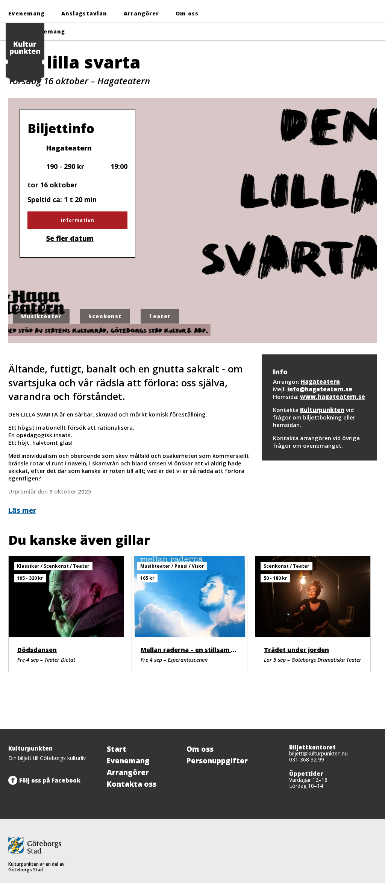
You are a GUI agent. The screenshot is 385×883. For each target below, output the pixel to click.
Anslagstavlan (84, 13)
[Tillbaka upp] (368, 728)
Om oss (187, 13)
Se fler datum (70, 238)
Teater (160, 316)
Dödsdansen (37, 650)
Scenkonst (105, 316)
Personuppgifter (217, 761)
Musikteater (41, 316)
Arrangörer (141, 13)
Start (116, 749)
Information (77, 220)
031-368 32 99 (306, 759)
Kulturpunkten (322, 409)
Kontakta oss (131, 784)
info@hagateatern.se (319, 389)
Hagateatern (69, 147)
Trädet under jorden (296, 650)
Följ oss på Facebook (49, 780)
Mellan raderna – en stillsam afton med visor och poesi (227, 650)
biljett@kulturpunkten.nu (318, 753)
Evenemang (26, 13)
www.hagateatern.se (332, 396)
